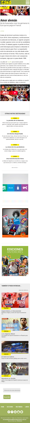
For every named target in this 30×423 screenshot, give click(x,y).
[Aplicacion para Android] (21, 411)
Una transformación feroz (15, 158)
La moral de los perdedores (15, 147)
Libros (27, 407)
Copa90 (9, 62)
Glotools (19, 421)
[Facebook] (12, 411)
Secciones (10, 407)
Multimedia (19, 407)
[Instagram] (15, 411)
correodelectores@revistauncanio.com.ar (14, 419)
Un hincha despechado (15, 134)
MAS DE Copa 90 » (23, 290)
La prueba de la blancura (15, 120)
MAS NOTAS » (15, 167)
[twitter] (8, 411)
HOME (2, 407)
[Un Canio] (5, 3)
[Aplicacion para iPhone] (18, 411)
